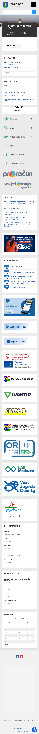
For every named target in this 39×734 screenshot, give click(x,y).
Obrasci (6, 73)
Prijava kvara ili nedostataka (14, 70)
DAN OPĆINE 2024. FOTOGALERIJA (14, 96)
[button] (36, 21)
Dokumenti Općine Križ (12, 62)
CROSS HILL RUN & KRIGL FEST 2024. (15, 92)
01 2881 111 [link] (7, 604)
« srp (6, 645)
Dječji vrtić (13, 33)
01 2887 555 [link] (7, 597)
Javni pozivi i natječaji (11, 67)
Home (7, 33)
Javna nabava (8, 65)
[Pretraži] (34, 12)
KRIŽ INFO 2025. (9, 85)
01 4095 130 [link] (7, 583)
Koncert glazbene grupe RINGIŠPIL (22, 272)
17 (6, 636)
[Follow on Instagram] (21, 656)
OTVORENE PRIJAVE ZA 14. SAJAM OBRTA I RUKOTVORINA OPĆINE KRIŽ (23, 282)
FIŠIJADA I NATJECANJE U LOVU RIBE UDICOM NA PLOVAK (21, 277)
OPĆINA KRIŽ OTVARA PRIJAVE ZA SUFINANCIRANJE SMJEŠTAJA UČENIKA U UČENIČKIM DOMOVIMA (19, 203)
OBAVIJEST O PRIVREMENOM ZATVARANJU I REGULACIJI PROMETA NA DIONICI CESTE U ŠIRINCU (17, 224)
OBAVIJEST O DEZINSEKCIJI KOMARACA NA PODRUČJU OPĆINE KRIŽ (16, 208)
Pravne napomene (18, 728)
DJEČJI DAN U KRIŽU (17, 267)
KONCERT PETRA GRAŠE (18, 287)
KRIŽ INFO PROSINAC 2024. (12, 89)
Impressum (31, 731)
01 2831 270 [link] (7, 590)
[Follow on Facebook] (17, 656)
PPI (27, 728)
